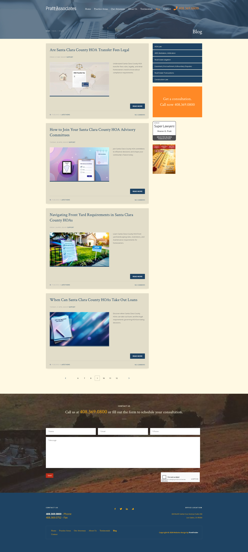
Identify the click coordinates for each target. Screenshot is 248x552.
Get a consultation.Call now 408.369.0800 (177, 101)
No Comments (140, 115)
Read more (137, 106)
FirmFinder (193, 532)
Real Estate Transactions (164, 73)
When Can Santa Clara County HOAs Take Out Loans (93, 299)
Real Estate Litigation (163, 60)
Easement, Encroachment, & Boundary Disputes (173, 66)
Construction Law (161, 79)
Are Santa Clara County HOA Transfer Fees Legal (89, 50)
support (70, 57)
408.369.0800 (93, 411)
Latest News (65, 115)
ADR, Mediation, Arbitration (165, 53)
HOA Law (158, 46)
